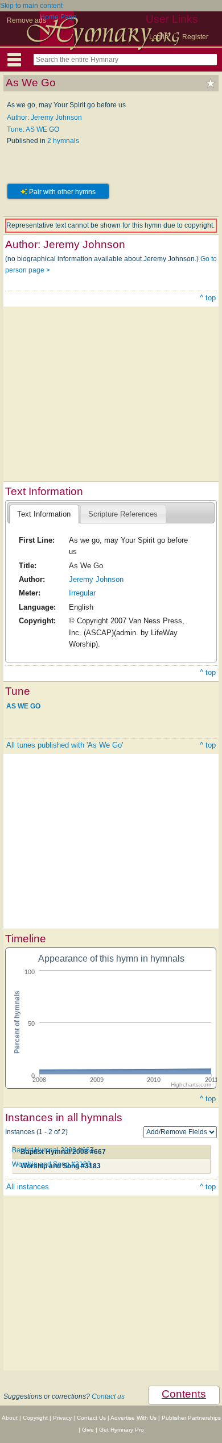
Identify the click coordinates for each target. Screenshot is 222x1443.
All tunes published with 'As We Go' (64, 745)
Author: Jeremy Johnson (44, 117)
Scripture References (123, 514)
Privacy (62, 1418)
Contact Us (91, 1418)
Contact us (108, 1396)
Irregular (82, 593)
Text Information (44, 514)
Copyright (35, 1418)
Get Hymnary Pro (121, 1430)
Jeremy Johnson (96, 579)
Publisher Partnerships (191, 1418)
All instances (27, 1186)
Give (88, 1430)
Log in (158, 37)
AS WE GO (23, 706)
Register (195, 37)
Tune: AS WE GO (33, 129)
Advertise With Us (133, 1418)
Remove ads (26, 20)
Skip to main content (31, 6)
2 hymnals (63, 141)
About (10, 1418)
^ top (208, 297)
